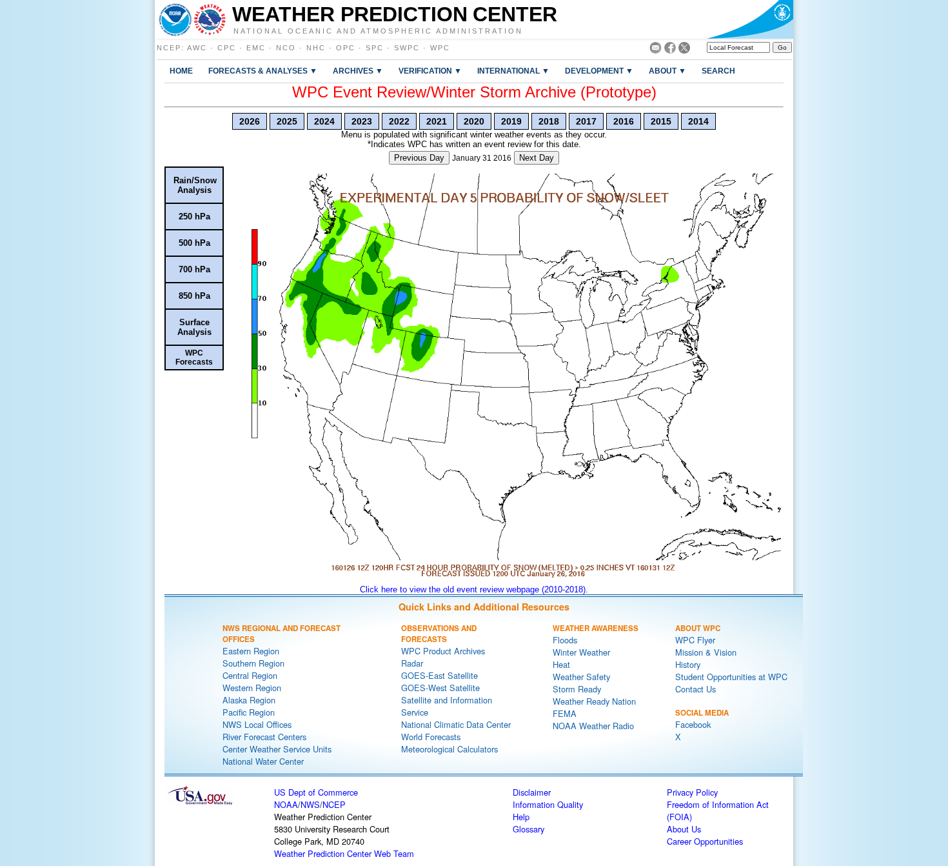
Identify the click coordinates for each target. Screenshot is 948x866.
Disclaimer (532, 792)
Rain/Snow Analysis (195, 185)
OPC (345, 48)
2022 (399, 121)
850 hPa (194, 296)
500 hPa (194, 243)
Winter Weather (581, 652)
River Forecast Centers (264, 736)
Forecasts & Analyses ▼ (262, 70)
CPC (226, 48)
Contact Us (695, 689)
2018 (548, 121)
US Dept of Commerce (316, 792)
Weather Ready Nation (594, 701)
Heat (561, 664)
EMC (256, 48)
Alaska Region (248, 700)
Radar (412, 663)
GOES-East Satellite (439, 675)
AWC (197, 48)
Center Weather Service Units (276, 749)
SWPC (407, 48)
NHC (316, 48)
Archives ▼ (358, 70)
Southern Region (253, 663)
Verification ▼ (430, 70)
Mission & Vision (705, 652)
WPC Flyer (695, 640)
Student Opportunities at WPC (731, 676)
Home (181, 70)
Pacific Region (248, 712)
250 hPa (194, 216)
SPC (375, 48)
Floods (565, 640)
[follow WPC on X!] (684, 50)
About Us (684, 829)
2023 (361, 121)
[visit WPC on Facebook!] (670, 50)
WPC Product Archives (443, 651)
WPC (440, 48)
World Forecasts (430, 736)
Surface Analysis (194, 327)
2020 (474, 121)
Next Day (536, 158)
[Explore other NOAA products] (175, 19)
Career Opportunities (705, 841)
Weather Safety (581, 676)
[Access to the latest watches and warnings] (210, 19)
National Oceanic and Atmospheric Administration (378, 30)
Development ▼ (599, 70)
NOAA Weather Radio (593, 726)
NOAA (286, 804)
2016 (623, 121)
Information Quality (548, 804)
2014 (698, 121)
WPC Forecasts (194, 357)
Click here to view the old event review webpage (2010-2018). (474, 589)
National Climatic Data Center (456, 724)
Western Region (251, 687)
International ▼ (513, 70)
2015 (661, 121)
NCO (286, 48)
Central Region (249, 675)
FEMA (565, 713)
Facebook (693, 724)
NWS (310, 804)
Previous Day (419, 158)
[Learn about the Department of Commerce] (749, 19)
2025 (287, 121)
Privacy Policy (692, 792)
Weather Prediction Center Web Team (344, 853)
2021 (436, 121)
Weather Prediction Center (394, 14)
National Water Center (263, 761)
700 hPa (194, 269)
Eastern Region (250, 651)
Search (718, 70)
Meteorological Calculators (449, 749)
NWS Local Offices (256, 724)
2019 (511, 121)
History (687, 664)
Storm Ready (577, 689)
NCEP (169, 48)
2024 (324, 121)
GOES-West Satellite (440, 687)
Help (521, 817)
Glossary (528, 829)
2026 (249, 121)
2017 (586, 121)
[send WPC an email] (655, 50)
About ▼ (667, 70)
